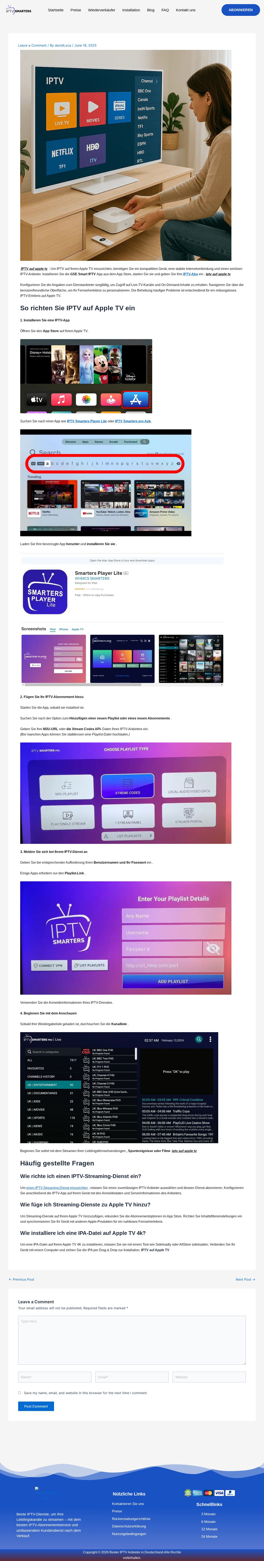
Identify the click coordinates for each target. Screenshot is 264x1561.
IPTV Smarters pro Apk (133, 421)
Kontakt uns (186, 10)
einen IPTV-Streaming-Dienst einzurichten (57, 1188)
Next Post (245, 1279)
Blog (150, 10)
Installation (131, 10)
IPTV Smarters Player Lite (87, 421)
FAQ (165, 10)
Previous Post (21, 1279)
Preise (76, 10)
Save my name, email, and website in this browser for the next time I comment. (85, 1393)
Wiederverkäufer (101, 10)
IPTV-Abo (190, 274)
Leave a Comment (32, 45)
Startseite (56, 10)
